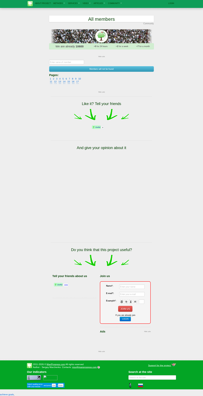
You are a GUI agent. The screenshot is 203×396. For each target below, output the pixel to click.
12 (55, 81)
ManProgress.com (56, 364)
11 (51, 81)
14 (64, 81)
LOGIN (171, 3)
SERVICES (73, 3)
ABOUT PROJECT (43, 3)
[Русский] (140, 387)
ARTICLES (98, 3)
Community (148, 23)
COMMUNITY (114, 3)
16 (73, 81)
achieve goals (7, 394)
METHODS (58, 3)
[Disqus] (101, 200)
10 (79, 78)
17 (77, 81)
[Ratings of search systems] (50, 379)
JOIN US (125, 308)
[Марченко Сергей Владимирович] (99, 367)
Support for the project (159, 365)
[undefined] (46, 387)
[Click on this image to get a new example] (128, 301)
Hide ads (101, 56)
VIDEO (85, 3)
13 (60, 81)
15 (68, 81)
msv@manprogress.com (84, 367)
